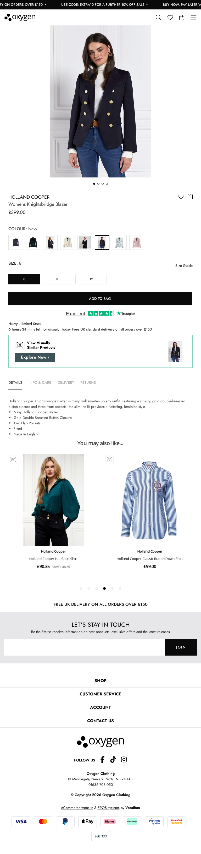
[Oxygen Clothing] (20, 17)
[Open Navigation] (193, 18)
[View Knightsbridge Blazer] (15, 242)
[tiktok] (115, 760)
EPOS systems (109, 807)
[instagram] (124, 760)
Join (181, 647)
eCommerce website (77, 807)
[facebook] (104, 760)
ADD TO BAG (100, 298)
